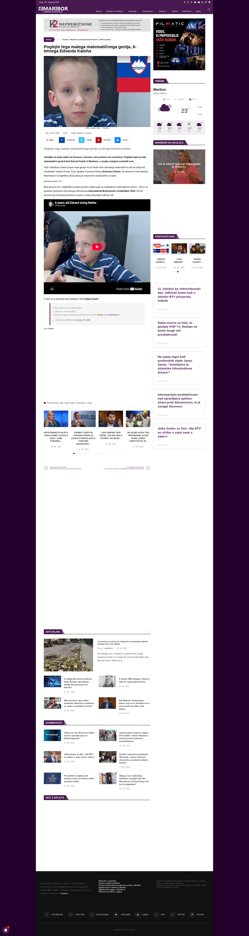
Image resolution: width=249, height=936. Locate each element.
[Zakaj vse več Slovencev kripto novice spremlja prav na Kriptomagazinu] (52, 735)
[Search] (208, 9)
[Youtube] (195, 2)
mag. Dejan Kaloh (67, 403)
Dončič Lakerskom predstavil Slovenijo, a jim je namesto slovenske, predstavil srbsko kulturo (133, 758)
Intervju (162, 11)
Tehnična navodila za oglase (110, 892)
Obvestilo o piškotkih (107, 881)
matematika (80, 403)
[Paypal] (209, 2)
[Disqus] (97, 511)
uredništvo (108, 648)
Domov (99, 11)
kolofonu (64, 893)
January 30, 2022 (83, 320)
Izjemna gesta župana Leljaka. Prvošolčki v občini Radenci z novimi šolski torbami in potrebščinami (134, 737)
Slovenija (132, 11)
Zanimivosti (148, 11)
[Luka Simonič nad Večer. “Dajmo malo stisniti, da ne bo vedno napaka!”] (111, 419)
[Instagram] (191, 2)
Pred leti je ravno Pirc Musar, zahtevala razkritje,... (83, 40)
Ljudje (73, 133)
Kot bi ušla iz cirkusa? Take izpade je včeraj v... (179, 165)
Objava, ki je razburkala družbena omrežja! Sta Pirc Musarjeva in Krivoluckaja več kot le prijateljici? (134, 780)
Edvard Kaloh (53, 403)
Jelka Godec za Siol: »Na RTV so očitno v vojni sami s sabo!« (79, 755)
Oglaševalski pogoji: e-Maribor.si (112, 889)
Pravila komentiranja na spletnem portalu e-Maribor (119, 885)
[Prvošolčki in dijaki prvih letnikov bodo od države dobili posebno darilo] (52, 778)
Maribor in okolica (114, 11)
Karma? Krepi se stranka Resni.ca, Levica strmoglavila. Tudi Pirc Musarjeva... (83, 438)
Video (198, 11)
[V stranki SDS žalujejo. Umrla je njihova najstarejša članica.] (107, 681)
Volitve (175, 11)
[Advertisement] (97, 367)
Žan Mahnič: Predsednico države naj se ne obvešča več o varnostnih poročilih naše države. (134, 704)
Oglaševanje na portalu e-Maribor (112, 887)
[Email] (199, 2)
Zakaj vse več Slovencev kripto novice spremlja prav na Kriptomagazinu (79, 735)
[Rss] (202, 2)
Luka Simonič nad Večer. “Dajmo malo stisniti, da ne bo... (110, 435)
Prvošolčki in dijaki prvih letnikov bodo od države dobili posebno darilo (79, 779)
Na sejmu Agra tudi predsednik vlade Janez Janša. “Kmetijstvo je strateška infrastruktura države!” (175, 364)
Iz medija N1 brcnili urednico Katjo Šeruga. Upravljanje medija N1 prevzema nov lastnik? (78, 683)
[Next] (149, 630)
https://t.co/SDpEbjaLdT (109, 315)
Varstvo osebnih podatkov (109, 883)
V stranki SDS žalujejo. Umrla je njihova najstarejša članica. (134, 680)
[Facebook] (184, 2)
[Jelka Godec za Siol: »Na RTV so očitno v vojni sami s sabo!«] (52, 757)
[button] (57, 39)
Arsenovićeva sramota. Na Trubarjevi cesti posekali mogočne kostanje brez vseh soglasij (122, 643)
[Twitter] (188, 2)
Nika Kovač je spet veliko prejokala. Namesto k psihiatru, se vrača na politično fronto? (79, 703)
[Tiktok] (206, 2)
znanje (89, 403)
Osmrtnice (186, 11)
